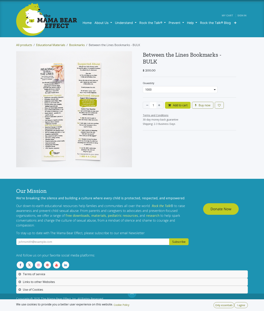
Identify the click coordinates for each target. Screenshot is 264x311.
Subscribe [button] (179, 242)
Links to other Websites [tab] (39, 282)
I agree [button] (241, 305)
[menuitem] (87, 23)
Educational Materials (50, 45)
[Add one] (159, 105)
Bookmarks (77, 45)
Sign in (241, 15)
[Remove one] (146, 105)
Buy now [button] (204, 105)
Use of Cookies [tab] (33, 290)
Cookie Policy (121, 305)
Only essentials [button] (224, 305)
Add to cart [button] (179, 105)
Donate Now (220, 208)
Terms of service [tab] (34, 274)
